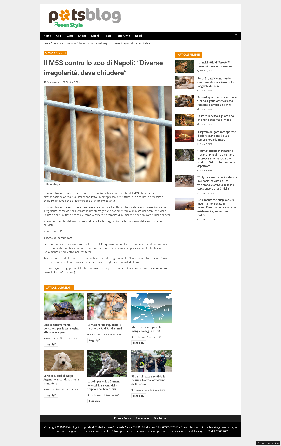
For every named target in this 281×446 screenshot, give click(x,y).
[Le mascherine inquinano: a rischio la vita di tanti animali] (107, 306)
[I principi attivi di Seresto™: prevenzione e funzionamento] (184, 66)
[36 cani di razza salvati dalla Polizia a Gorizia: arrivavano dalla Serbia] (151, 361)
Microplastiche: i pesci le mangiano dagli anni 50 (146, 329)
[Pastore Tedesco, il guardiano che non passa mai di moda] (184, 120)
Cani (59, 35)
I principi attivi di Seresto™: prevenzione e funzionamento (215, 64)
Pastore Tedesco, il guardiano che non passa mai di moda (215, 117)
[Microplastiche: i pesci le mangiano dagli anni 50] (151, 308)
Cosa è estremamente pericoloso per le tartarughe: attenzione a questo (61, 328)
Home (47, 35)
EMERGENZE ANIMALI (55, 53)
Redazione (142, 418)
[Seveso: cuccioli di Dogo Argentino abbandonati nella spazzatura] (64, 360)
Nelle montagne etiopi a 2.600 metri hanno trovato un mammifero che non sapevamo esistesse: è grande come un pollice (216, 207)
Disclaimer (160, 418)
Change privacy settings (268, 443)
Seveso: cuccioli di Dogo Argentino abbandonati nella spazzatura (61, 379)
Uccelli (139, 35)
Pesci (108, 35)
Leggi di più (50, 344)
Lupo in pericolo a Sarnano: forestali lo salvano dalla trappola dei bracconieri (104, 385)
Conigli (95, 35)
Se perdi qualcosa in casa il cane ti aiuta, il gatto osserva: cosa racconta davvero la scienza (217, 100)
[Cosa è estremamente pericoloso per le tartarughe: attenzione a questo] (64, 306)
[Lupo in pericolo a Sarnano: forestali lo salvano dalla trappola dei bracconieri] (107, 363)
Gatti (70, 35)
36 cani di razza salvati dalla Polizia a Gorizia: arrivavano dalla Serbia (148, 380)
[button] (236, 35)
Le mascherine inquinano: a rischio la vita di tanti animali (104, 326)
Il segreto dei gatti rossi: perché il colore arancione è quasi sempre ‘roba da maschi (216, 135)
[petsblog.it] (84, 17)
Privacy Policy (122, 418)
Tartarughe (123, 35)
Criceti (82, 35)
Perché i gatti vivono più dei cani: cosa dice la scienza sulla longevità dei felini (215, 82)
